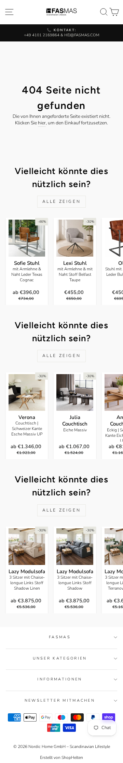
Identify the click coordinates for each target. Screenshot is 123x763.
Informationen (59, 679)
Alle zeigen (61, 201)
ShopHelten (72, 757)
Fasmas (60, 637)
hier (42, 123)
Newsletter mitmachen (60, 700)
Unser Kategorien (60, 658)
